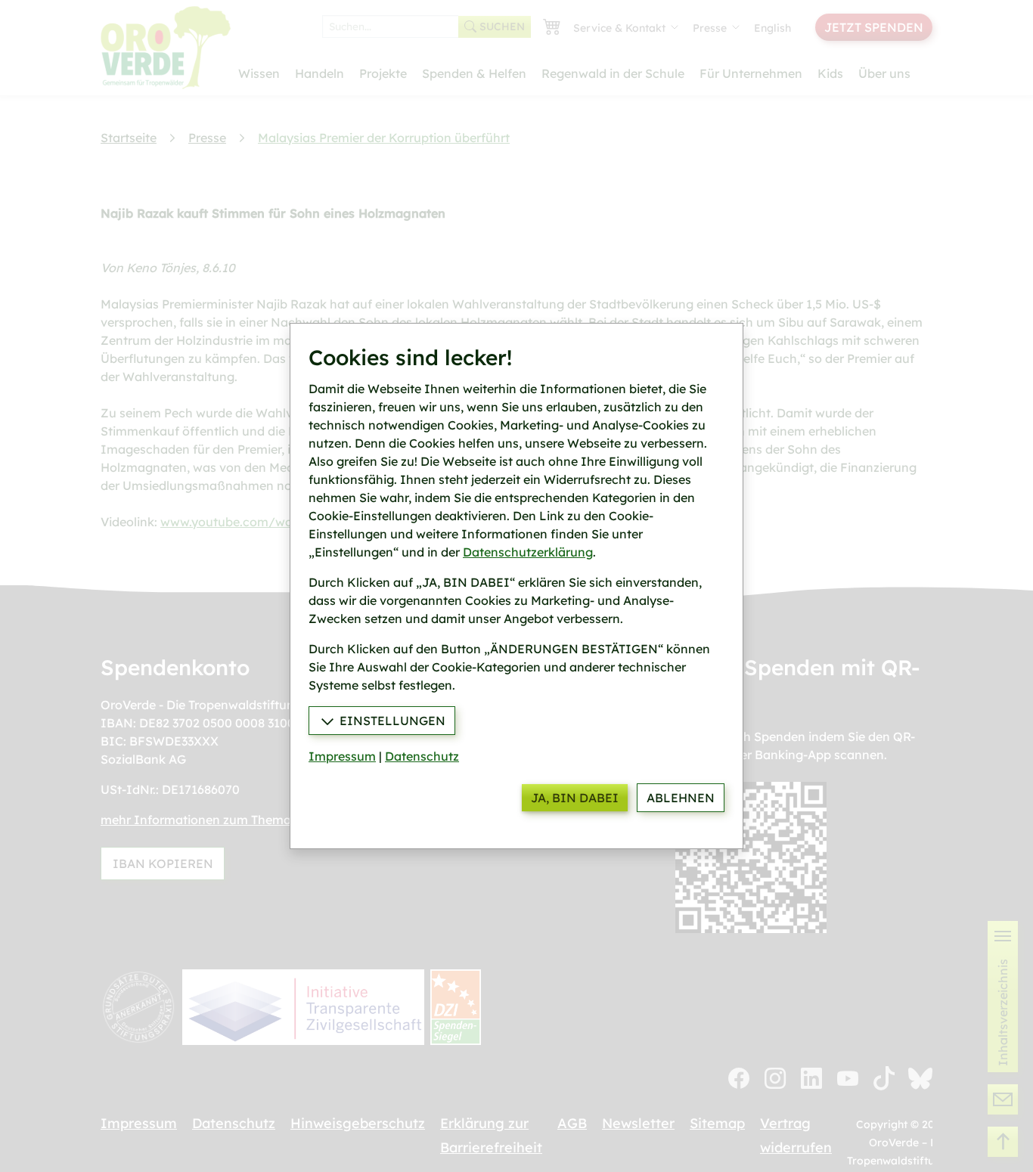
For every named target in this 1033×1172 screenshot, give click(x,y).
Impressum (342, 756)
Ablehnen (681, 797)
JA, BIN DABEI (575, 797)
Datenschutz (422, 756)
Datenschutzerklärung (528, 552)
